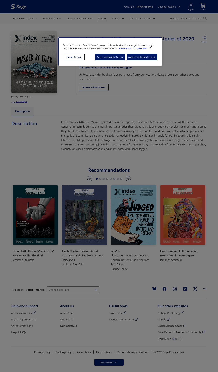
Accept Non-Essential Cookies (141, 57)
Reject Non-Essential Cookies (110, 57)
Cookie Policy (142, 48)
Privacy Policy (125, 48)
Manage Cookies (73, 57)
